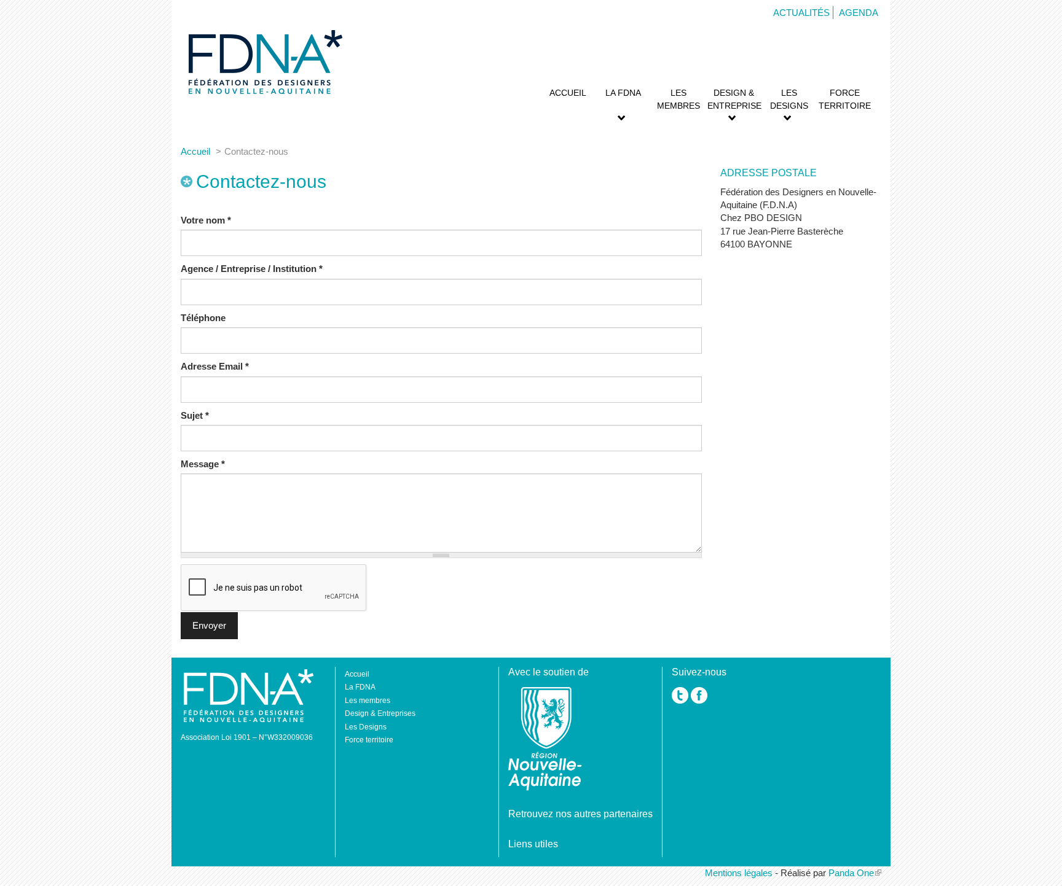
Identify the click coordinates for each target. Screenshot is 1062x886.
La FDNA (623, 93)
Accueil (567, 93)
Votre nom (206, 220)
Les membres (678, 99)
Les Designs (789, 99)
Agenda (858, 12)
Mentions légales (739, 873)
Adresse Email (215, 366)
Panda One (851, 873)
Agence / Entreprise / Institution (252, 268)
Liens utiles (533, 844)
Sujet (195, 415)
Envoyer (209, 625)
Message (203, 464)
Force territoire (845, 99)
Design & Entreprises (734, 99)
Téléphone (203, 318)
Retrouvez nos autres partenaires (580, 814)
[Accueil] (264, 62)
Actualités (801, 12)
